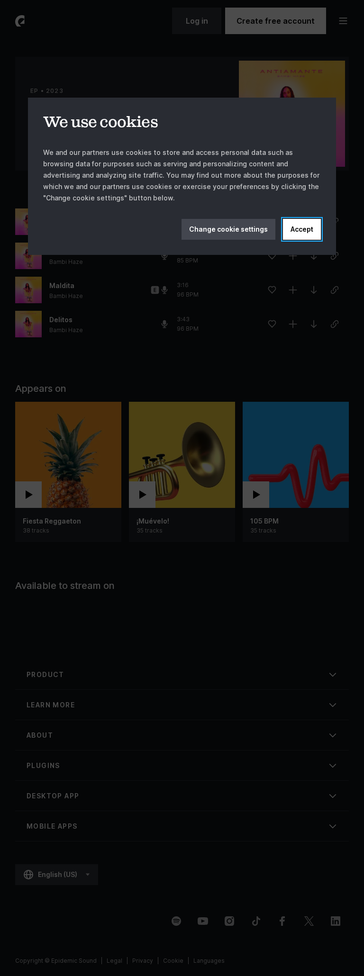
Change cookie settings (228, 229)
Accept (302, 229)
